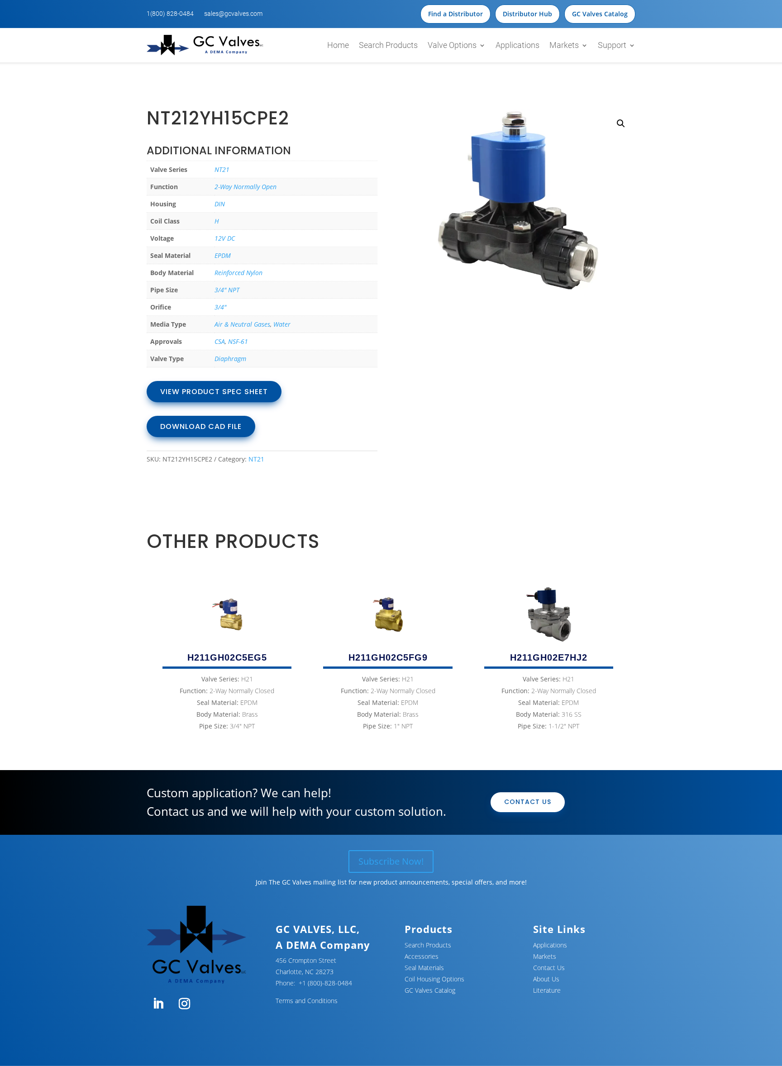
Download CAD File (201, 426)
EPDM (223, 255)
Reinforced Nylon (238, 272)
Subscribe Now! (391, 861)
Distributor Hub (527, 14)
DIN (220, 204)
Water (282, 324)
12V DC (225, 238)
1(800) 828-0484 (170, 13)
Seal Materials (424, 967)
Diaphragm (230, 358)
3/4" (220, 307)
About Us (546, 979)
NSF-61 (238, 341)
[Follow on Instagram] (184, 1004)
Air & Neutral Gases (242, 324)
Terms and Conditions (307, 1000)
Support (612, 45)
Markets (564, 45)
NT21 (222, 169)
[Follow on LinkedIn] (158, 1004)
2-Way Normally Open (246, 186)
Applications (517, 45)
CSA (220, 341)
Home (338, 45)
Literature (547, 990)
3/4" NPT (227, 290)
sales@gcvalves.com (233, 13)
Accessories (422, 956)
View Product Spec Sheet (214, 391)
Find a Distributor (455, 14)
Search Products (388, 45)
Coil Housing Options (434, 979)
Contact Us (527, 801)
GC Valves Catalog (600, 14)
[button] (621, 123)
